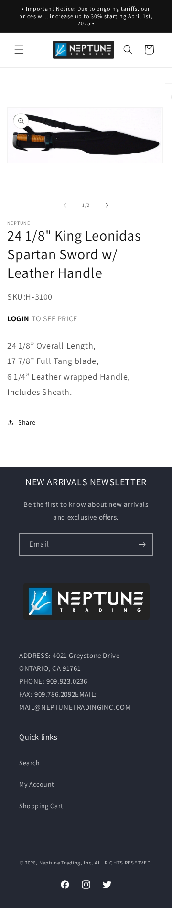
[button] (19, 49)
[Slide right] (107, 205)
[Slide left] (64, 205)
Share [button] (27, 422)
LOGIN (18, 319)
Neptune (49, 862)
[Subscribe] (141, 544)
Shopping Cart (41, 805)
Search (29, 762)
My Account (36, 784)
